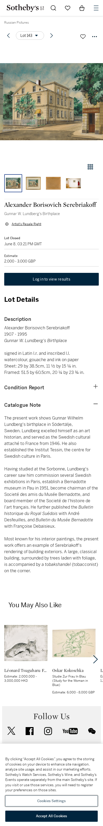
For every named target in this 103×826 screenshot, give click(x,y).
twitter (11, 731)
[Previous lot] (8, 35)
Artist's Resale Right (26, 224)
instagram (48, 731)
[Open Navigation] (96, 8)
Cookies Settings (51, 801)
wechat (92, 731)
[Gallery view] (90, 166)
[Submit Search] (53, 8)
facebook (30, 731)
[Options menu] (94, 36)
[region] (51, 785)
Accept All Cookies (51, 816)
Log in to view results (51, 279)
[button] (51, 101)
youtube (70, 731)
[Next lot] (51, 35)
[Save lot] (83, 36)
